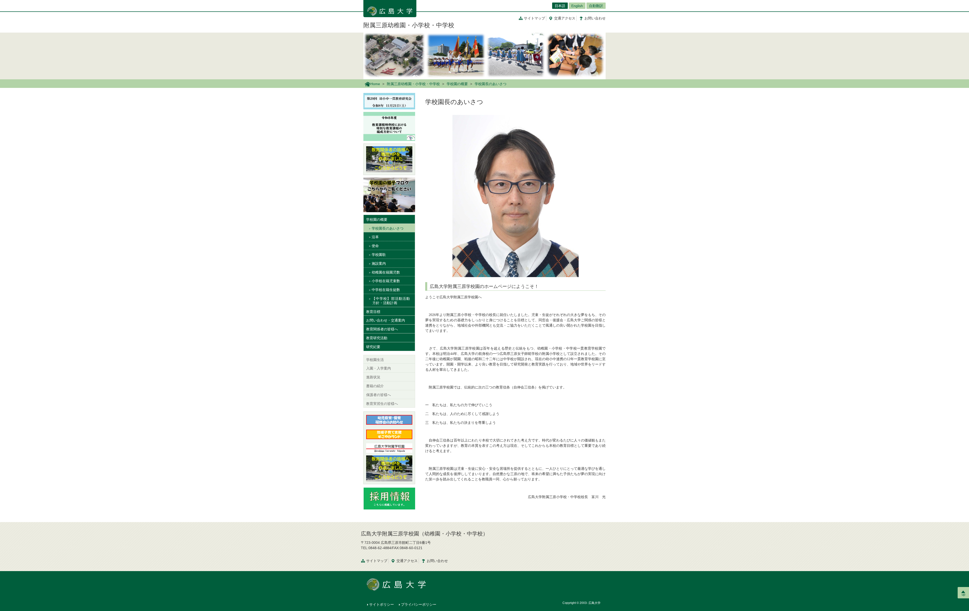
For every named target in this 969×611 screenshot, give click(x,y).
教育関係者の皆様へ (382, 329)
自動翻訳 (596, 6)
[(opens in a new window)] (389, 159)
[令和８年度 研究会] (389, 101)
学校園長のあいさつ (387, 228)
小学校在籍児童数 (386, 281)
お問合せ (595, 18)
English (577, 6)
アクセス (564, 18)
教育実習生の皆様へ (382, 404)
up (963, 594)
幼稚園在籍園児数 (386, 272)
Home (375, 84)
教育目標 (373, 312)
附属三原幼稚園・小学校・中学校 (408, 25)
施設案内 (379, 263)
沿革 (375, 237)
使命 (375, 246)
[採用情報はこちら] (389, 498)
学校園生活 (375, 360)
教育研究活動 (376, 338)
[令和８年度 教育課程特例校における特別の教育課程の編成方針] (389, 126)
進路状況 (373, 377)
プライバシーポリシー (418, 604)
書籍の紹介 (375, 386)
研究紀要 (373, 347)
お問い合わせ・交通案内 (385, 320)
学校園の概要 (457, 84)
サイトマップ (534, 18)
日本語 (560, 6)
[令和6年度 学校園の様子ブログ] (389, 194)
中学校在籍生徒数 (386, 290)
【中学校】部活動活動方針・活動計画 (391, 301)
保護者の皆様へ (378, 395)
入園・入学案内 (378, 368)
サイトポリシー (381, 604)
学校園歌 (379, 255)
